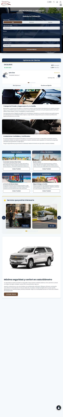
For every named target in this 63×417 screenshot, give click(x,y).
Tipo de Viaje (6, 19)
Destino (5, 31)
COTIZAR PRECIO (31, 49)
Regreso (50, 22)
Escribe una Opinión (46, 85)
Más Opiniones (17, 85)
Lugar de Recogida (7, 25)
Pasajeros (5, 37)
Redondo (31, 22)
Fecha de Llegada (7, 43)
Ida (13, 22)
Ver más (25, 226)
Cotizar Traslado (16, 169)
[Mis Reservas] (60, 2)
